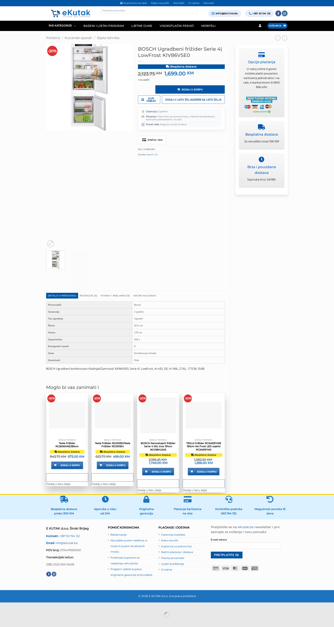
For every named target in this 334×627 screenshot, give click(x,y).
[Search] (103, 16)
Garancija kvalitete (173, 534)
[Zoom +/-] (3, 605)
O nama (166, 569)
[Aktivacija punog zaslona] (13, 605)
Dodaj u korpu (192, 89)
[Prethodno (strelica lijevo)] (3, 620)
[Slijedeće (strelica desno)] (13, 620)
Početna (53, 38)
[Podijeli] (24, 605)
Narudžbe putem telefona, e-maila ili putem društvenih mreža (129, 546)
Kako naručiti (169, 540)
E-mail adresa (219, 539)
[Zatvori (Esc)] (34, 605)
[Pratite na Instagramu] (285, 13)
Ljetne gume (141, 26)
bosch (150, 154)
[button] (62, 26)
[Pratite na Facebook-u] (278, 13)
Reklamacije (118, 534)
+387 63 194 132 (63, 536)
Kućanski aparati (78, 38)
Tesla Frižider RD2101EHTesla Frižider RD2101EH (112, 445)
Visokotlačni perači (177, 26)
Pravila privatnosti (172, 558)
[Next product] (278, 38)
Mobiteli (208, 26)
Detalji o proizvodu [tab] (62, 295)
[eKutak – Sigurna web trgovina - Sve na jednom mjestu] (70, 13)
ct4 (156, 154)
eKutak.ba (246, 527)
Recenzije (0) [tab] (88, 295)
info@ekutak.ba (62, 543)
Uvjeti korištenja (172, 564)
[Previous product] (285, 38)
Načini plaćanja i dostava (177, 552)
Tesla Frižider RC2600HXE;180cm (67, 445)
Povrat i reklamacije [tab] (115, 295)
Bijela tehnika (108, 38)
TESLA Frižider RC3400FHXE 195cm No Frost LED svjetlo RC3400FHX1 (203, 446)
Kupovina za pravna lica (176, 546)
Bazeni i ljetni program (104, 26)
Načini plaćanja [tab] (144, 295)
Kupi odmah (151, 100)
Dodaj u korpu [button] (70, 465)
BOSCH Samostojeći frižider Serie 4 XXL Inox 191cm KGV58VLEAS (158, 446)
